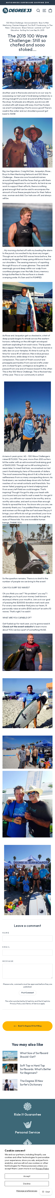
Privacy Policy (42, 1168)
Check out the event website (17, 626)
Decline (27, 1183)
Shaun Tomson (28, 28)
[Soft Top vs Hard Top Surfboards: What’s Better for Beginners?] (9, 1068)
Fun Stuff (31, 25)
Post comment (27, 993)
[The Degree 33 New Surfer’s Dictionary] (9, 1085)
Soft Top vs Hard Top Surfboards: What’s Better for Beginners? (35, 1069)
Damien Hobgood (19, 25)
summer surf (40, 28)
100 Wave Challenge (14, 23)
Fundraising (41, 25)
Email (6, 947)
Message (8, 961)
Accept (26, 1176)
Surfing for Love (26, 30)
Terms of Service (33, 1003)
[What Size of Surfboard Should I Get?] (9, 1056)
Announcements (31, 23)
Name (5, 933)
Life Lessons (16, 28)
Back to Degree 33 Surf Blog (29, 1026)
